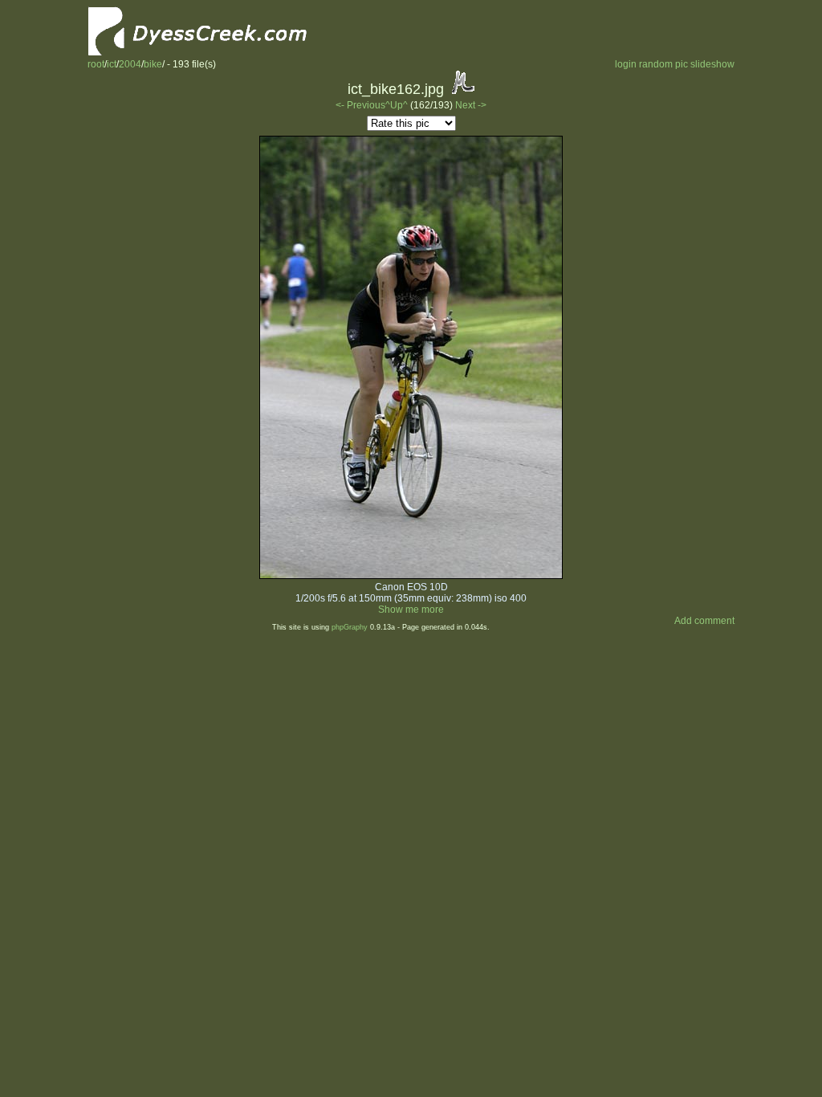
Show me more (411, 609)
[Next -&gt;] (411, 575)
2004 (130, 64)
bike (153, 64)
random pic (663, 64)
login (626, 64)
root (95, 64)
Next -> (470, 105)
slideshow (712, 64)
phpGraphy (350, 627)
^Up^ (396, 105)
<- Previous (360, 105)
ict (111, 64)
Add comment (704, 620)
